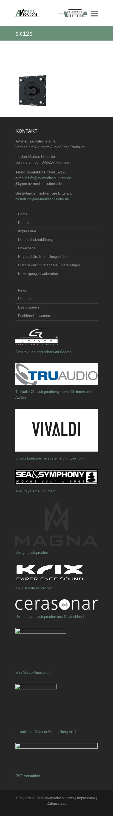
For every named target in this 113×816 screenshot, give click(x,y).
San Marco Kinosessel (33, 673)
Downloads (26, 248)
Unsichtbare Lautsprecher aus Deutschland (49, 617)
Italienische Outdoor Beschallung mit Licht (49, 732)
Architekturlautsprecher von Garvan (43, 352)
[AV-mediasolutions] (51, 13)
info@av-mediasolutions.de (49, 178)
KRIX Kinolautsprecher (33, 588)
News (22, 290)
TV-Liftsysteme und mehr (35, 491)
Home (22, 214)
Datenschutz (57, 803)
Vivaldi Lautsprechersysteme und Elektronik (50, 458)
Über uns (25, 299)
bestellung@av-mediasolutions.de (42, 199)
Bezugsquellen (29, 307)
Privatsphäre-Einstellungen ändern (45, 257)
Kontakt (24, 223)
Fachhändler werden (34, 316)
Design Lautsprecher (31, 552)
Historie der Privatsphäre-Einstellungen (49, 265)
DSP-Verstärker (27, 776)
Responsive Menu (94, 13)
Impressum (27, 231)
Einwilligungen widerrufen (38, 274)
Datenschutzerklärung (35, 240)
